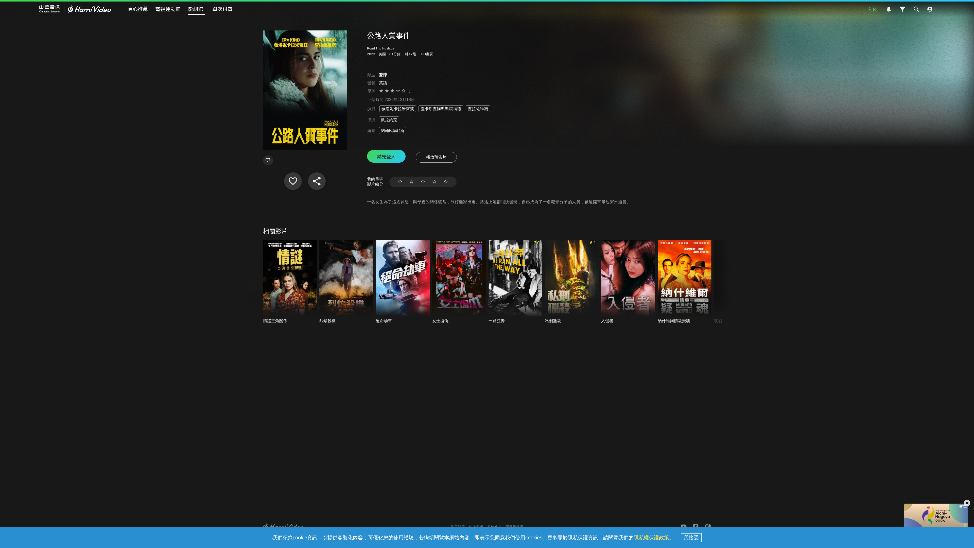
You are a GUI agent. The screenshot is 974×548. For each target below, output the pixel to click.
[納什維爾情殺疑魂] (684, 282)
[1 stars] (400, 182)
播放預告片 (436, 157)
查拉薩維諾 (478, 109)
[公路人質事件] (293, 181)
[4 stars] (434, 182)
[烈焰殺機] (346, 282)
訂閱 (873, 9)
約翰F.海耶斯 (392, 130)
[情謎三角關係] (290, 282)
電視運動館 (168, 8)
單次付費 (222, 8)
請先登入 (386, 156)
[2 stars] (411, 182)
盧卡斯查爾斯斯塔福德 (441, 109)
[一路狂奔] (515, 282)
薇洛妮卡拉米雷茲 (397, 109)
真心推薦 (138, 8)
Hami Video (75, 9)
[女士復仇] (459, 282)
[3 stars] (423, 182)
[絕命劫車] (402, 282)
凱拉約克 (389, 120)
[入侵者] (628, 282)
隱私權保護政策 (651, 537)
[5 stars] (445, 182)
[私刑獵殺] (572, 282)
